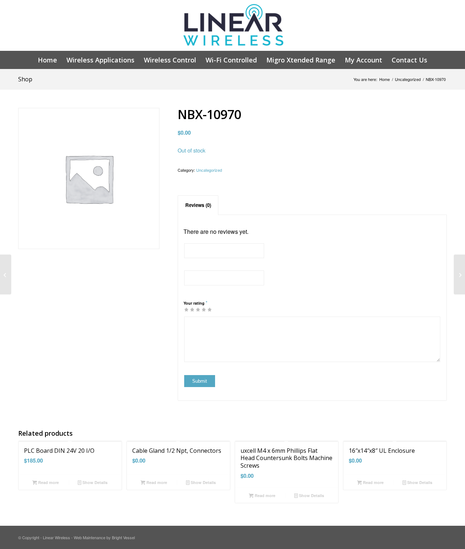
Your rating (195, 302)
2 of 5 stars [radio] (189, 309)
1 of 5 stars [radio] (186, 309)
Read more (48, 482)
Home (384, 79)
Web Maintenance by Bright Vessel (104, 537)
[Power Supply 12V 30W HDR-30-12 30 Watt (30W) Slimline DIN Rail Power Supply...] (5, 274)
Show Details (94, 482)
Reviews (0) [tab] (198, 205)
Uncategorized (408, 79)
